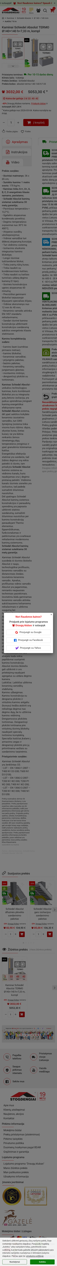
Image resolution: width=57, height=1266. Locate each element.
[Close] (53, 616)
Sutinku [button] (42, 1262)
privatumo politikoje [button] (35, 1256)
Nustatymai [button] (15, 1262)
